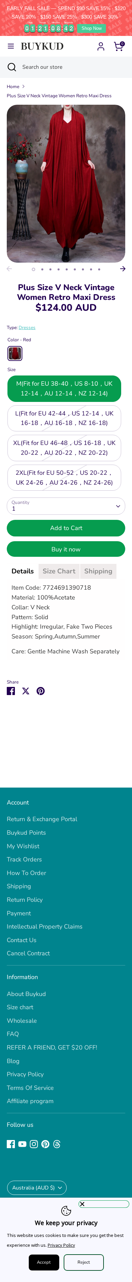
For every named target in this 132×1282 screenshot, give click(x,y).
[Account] (101, 44)
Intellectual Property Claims (45, 926)
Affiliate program (30, 1101)
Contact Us (22, 940)
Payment (19, 913)
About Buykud (26, 994)
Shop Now (92, 28)
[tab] (23, 571)
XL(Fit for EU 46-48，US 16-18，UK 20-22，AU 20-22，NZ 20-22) (64, 448)
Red (14, 353)
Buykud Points (26, 833)
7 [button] (83, 269)
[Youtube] (22, 1144)
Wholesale (22, 1021)
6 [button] (75, 269)
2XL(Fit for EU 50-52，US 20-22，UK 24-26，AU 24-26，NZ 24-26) (64, 478)
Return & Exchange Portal (42, 819)
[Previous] (9, 268)
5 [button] (67, 269)
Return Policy (25, 900)
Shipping (19, 886)
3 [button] (50, 269)
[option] (66, 184)
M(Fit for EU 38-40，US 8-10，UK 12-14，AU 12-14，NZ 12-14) (64, 389)
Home (13, 86)
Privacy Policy (25, 1074)
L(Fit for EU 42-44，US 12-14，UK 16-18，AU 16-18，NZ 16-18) (64, 418)
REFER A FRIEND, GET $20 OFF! (52, 1047)
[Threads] (57, 1144)
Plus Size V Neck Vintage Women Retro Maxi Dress (59, 96)
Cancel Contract (28, 953)
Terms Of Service (30, 1088)
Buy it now (66, 549)
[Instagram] (34, 1144)
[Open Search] (11, 67)
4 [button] (59, 269)
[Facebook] (11, 1144)
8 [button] (91, 269)
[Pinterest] (45, 1144)
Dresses (27, 327)
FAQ (13, 1034)
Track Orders (24, 859)
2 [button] (42, 269)
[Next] (122, 268)
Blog (13, 1061)
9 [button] (99, 269)
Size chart (20, 1007)
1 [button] (33, 269)
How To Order (26, 873)
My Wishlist (23, 846)
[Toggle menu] (11, 46)
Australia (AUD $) (33, 1188)
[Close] (104, 1204)
